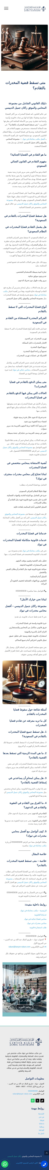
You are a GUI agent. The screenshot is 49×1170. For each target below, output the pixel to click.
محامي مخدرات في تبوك (27, 1142)
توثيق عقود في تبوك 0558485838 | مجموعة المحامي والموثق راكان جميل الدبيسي (24, 974)
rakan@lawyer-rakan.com (19, 947)
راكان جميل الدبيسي (14, 1156)
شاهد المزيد (24, 1007)
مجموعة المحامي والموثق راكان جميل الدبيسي (24, 792)
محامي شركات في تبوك (27, 1143)
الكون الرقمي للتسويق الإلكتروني (27, 1163)
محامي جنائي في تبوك (21, 370)
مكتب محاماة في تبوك (28, 1142)
